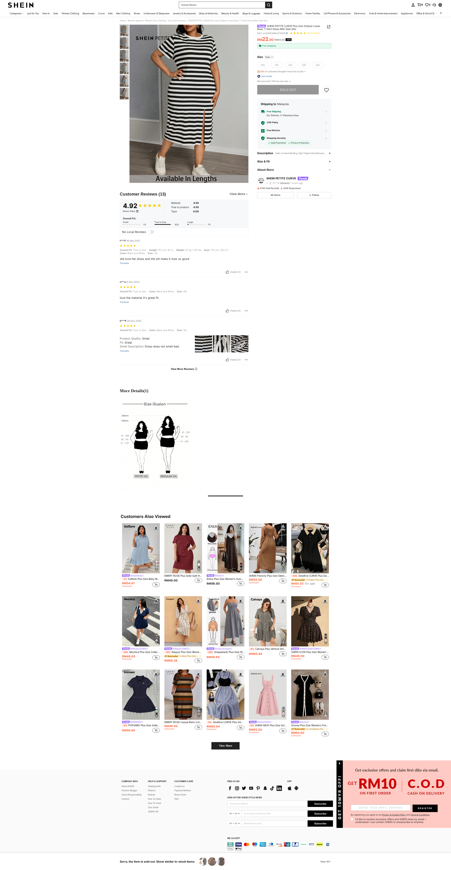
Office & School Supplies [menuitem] (428, 13)
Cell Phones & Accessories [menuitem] (337, 13)
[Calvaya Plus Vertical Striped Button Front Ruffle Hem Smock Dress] (268, 621)
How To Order (154, 799)
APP (289, 781)
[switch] (151, 232)
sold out (288, 90)
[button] (434, 5)
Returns (152, 790)
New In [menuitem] (46, 13)
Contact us (179, 786)
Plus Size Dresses (177, 20)
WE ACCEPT (233, 838)
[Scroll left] (436, 13)
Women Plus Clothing (155, 20)
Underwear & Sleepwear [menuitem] (157, 13)
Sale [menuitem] (55, 13)
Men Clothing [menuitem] (123, 13)
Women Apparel (135, 20)
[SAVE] (326, 90)
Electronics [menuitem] (359, 13)
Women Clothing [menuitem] (70, 13)
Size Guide (153, 807)
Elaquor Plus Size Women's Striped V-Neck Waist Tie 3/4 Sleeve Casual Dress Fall (183, 652)
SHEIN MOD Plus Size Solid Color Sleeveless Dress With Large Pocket (268, 725)
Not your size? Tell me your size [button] (273, 81)
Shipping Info (154, 786)
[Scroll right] (441, 13)
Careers (125, 799)
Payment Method (182, 790)
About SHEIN (128, 786)
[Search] (268, 5)
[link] (420, 5)
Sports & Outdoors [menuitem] (292, 13)
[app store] (289, 790)
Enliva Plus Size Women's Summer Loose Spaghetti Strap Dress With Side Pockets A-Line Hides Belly (225, 579)
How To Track (154, 803)
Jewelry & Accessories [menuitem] (184, 13)
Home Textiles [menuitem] (312, 13)
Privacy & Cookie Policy (394, 814)
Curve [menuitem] (101, 13)
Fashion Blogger (129, 790)
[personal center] (413, 5)
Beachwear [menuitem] (89, 13)
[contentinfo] (280, 846)
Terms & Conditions (420, 814)
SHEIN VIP (153, 811)
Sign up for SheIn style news (244, 797)
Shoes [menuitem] (137, 13)
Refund (151, 795)
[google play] (296, 790)
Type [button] (267, 57)
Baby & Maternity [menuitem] (208, 13)
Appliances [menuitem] (407, 13)
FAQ (176, 799)
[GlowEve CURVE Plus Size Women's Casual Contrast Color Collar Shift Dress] (310, 548)
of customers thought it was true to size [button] (282, 71)
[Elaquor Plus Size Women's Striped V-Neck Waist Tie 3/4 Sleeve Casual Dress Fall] (183, 621)
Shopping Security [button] (276, 138)
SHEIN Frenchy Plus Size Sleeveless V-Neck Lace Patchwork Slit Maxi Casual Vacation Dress (268, 575)
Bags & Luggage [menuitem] (251, 13)
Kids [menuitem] (110, 13)
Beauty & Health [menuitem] (230, 13)
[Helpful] (227, 272)
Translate (124, 263)
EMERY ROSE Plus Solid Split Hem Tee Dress (183, 575)
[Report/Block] (246, 272)
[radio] (263, 65)
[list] (255, 788)
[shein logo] (20, 5)
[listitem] (141, 557)
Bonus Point (180, 795)
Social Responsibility (132, 795)
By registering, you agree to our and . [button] (390, 815)
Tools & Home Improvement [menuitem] (383, 13)
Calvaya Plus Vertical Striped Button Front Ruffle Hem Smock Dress (268, 648)
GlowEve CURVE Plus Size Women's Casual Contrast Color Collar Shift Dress (310, 575)
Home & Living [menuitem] (271, 13)
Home (123, 20)
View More (225, 745)
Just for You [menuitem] (33, 13)
